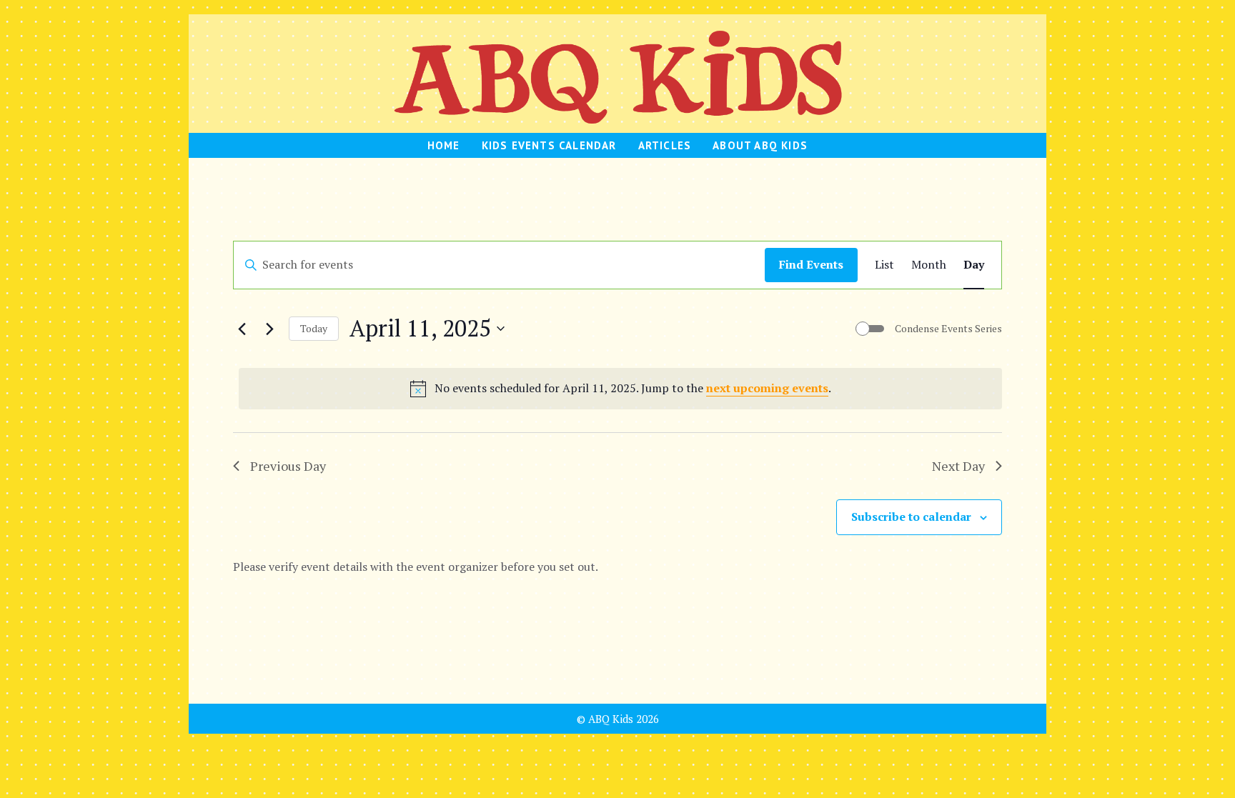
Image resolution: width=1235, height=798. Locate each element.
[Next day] (269, 328)
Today (313, 328)
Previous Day (288, 465)
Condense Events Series (948, 328)
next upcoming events (767, 388)
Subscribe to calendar (911, 516)
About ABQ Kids (760, 145)
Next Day (958, 465)
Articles (665, 145)
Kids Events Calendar (549, 145)
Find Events (811, 264)
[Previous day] (241, 328)
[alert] (620, 388)
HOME (443, 145)
